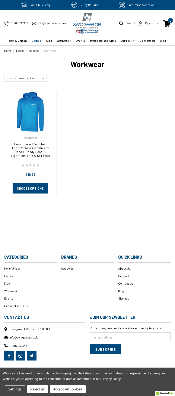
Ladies (36, 40)
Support (126, 40)
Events (80, 40)
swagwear (68, 268)
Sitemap (123, 298)
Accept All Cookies (67, 389)
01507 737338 (19, 23)
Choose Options (30, 188)
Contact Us (148, 40)
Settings (15, 389)
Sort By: (11, 78)
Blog (163, 40)
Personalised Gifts (103, 40)
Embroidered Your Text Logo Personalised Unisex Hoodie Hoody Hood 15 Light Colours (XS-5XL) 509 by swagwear (30, 151)
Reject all (37, 389)
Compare (29, 117)
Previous (170, 386)
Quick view (30, 106)
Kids (49, 40)
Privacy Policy (111, 379)
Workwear (64, 40)
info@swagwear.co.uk (52, 23)
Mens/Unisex (18, 40)
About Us (124, 268)
